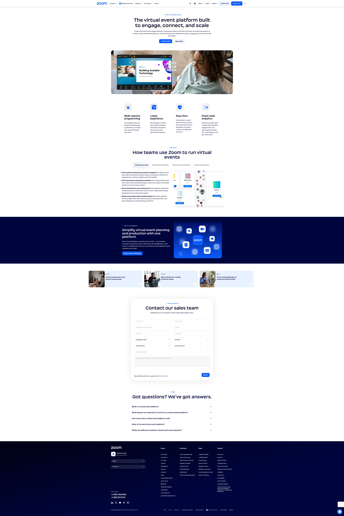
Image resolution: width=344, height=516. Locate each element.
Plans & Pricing (203, 463)
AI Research (164, 490)
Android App (183, 472)
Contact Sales (225, 3)
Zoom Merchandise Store (168, 496)
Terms (165, 509)
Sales (200, 448)
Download (183, 448)
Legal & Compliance (199, 509)
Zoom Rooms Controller (187, 460)
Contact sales (166, 41)
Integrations (164, 466)
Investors (163, 472)
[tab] (142, 165)
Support (214, 3)
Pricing (156, 3)
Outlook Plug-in (184, 466)
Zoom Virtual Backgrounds (187, 475)
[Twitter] (116, 503)
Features (137, 3)
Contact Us (220, 475)
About (163, 448)
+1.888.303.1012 (118, 497)
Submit (205, 375)
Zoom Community (222, 466)
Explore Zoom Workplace (133, 253)
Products (112, 3)
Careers (163, 463)
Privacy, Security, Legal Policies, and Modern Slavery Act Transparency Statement (224, 489)
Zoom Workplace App (186, 454)
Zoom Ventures (165, 493)
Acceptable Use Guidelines (187, 509)
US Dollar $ (115, 466)
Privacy (170, 509)
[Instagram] (128, 503)
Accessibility (220, 478)
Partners (163, 469)
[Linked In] (112, 503)
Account (219, 457)
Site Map (231, 509)
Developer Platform (166, 487)
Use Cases (147, 3)
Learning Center (222, 463)
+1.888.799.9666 (118, 494)
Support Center (221, 460)
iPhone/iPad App (184, 469)
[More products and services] (245, 3)
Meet (200, 3)
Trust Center (176, 509)
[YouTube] (120, 503)
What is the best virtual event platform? (148, 424)
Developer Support (222, 484)
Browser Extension (185, 463)
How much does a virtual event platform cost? (151, 418)
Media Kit (163, 484)
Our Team (164, 460)
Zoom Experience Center (206, 472)
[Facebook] (124, 503)
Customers (164, 457)
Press (162, 475)
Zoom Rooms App (185, 457)
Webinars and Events (205, 469)
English (114, 461)
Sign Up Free (237, 3)
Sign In (208, 3)
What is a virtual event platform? (145, 406)
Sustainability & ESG (167, 478)
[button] (339, 511)
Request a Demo (203, 466)
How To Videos (221, 481)
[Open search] (190, 3)
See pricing (180, 41)
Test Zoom (220, 454)
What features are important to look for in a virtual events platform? (160, 412)
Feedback (220, 472)
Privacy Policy (163, 376)
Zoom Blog (164, 454)
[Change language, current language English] (195, 3)
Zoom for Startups (204, 475)
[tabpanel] (172, 190)
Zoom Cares (164, 481)
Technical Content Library (224, 469)
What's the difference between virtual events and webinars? (157, 430)
